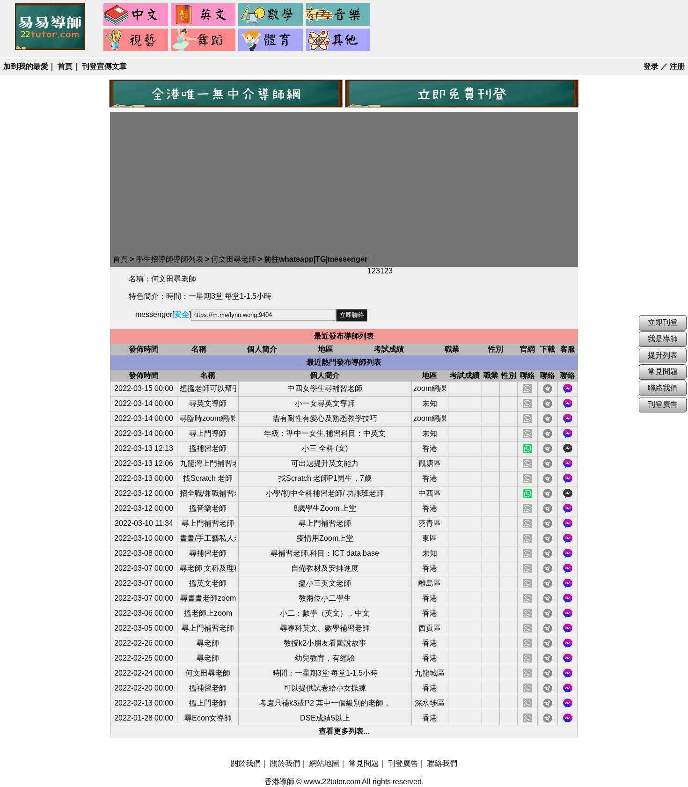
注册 (677, 66)
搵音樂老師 (208, 508)
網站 (527, 448)
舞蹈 (203, 40)
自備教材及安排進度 (325, 568)
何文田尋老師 (233, 259)
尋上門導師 (208, 433)
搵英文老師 (208, 583)
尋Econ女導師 (208, 718)
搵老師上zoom (208, 613)
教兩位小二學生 (325, 598)
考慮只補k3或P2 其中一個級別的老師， (325, 703)
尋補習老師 (208, 553)
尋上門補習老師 (208, 523)
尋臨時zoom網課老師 (208, 418)
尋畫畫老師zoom (208, 598)
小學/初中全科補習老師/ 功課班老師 (325, 493)
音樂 (338, 15)
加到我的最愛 (25, 66)
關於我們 (246, 763)
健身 (271, 40)
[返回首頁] (50, 47)
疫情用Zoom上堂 (325, 538)
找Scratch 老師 (208, 478)
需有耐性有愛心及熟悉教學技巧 (324, 418)
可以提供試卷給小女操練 (325, 688)
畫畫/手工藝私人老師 (208, 538)
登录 (651, 66)
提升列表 (663, 355)
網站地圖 (324, 763)
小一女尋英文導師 (325, 403)
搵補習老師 (208, 448)
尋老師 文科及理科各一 (208, 568)
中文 (136, 15)
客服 (567, 388)
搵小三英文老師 (325, 583)
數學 (271, 15)
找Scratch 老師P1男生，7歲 (325, 478)
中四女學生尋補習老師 (324, 388)
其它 (338, 40)
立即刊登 (663, 322)
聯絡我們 (442, 763)
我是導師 (663, 339)
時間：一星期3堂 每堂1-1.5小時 (325, 673)
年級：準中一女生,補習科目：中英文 (325, 433)
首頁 (65, 66)
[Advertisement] (344, 184)
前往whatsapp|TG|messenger (315, 259)
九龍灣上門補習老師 (208, 463)
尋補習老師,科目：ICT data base (325, 553)
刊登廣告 (403, 763)
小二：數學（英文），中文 (325, 613)
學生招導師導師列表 (169, 259)
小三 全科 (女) (325, 448)
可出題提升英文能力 (325, 463)
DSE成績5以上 (325, 718)
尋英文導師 (208, 403)
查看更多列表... (344, 731)
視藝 (136, 40)
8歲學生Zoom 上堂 (324, 508)
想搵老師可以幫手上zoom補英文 (208, 388)
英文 (203, 15)
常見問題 (364, 763)
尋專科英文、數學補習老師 (325, 628)
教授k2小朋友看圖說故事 (325, 643)
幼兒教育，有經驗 (325, 658)
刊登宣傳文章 (104, 66)
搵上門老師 (208, 703)
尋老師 (208, 643)
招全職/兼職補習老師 (208, 493)
